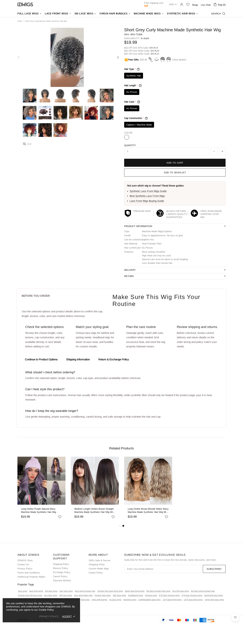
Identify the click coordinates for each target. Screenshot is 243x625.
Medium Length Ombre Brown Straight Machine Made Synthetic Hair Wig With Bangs (90, 511)
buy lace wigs (50, 595)
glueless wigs (129, 599)
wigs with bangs (99, 599)
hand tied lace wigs (213, 595)
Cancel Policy (60, 576)
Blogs (195, 5)
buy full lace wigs (180, 591)
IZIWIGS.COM (25, 4)
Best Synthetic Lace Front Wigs (147, 195)
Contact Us (23, 564)
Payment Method (62, 580)
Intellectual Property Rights (31, 576)
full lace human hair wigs (158, 591)
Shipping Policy (61, 564)
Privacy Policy (24, 568)
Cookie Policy (96, 572)
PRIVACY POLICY (49, 616)
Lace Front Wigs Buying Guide (147, 200)
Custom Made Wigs (99, 568)
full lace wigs (51, 591)
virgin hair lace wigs (214, 599)
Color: (128, 132)
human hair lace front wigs (110, 591)
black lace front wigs (134, 591)
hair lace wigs (66, 591)
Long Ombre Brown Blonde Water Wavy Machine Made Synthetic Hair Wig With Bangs (144, 511)
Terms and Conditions (28, 572)
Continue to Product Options (41, 359)
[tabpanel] (144, 490)
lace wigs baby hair (83, 595)
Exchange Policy (61, 572)
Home (19, 21)
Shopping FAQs (97, 564)
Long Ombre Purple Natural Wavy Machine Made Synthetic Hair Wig (34, 510)
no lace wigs (115, 599)
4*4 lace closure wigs (192, 595)
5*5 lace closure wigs (169, 595)
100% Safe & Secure (99, 560)
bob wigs (85, 599)
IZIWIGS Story (25, 560)
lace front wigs (36, 591)
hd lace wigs (151, 595)
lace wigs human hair (85, 591)
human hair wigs (103, 595)
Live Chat (206, 5)
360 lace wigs (119, 595)
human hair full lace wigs (30, 595)
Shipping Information (78, 359)
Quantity (130, 145)
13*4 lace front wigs (172, 599)
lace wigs (22, 591)
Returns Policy (60, 568)
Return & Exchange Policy (113, 359)
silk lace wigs (65, 595)
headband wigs (135, 595)
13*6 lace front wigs (193, 599)
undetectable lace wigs (149, 599)
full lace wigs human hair (203, 591)
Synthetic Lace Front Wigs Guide (148, 191)
